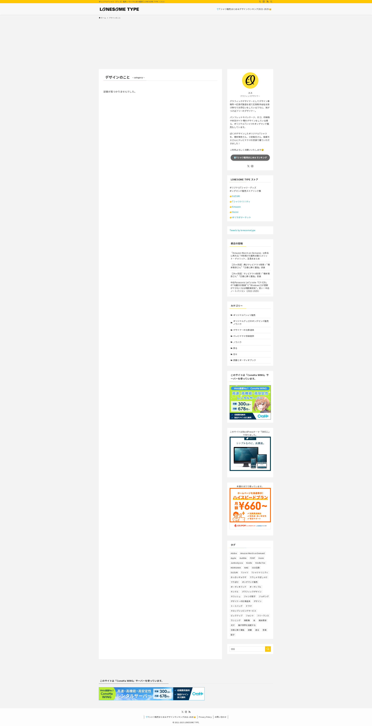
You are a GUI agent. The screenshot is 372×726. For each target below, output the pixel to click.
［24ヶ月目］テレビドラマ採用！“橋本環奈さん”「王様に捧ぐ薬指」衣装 (250, 275)
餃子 (233, 634)
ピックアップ (236, 615)
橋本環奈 (263, 620)
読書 (250, 630)
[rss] (267, 1)
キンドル (235, 591)
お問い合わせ (220, 717)
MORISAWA (236, 567)
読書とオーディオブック (244, 360)
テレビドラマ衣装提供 (243, 336)
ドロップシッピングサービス (243, 610)
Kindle (249, 562)
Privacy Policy (205, 717)
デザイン (258, 601)
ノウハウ (237, 342)
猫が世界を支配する (247, 625)
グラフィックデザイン (252, 591)
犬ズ (233, 625)
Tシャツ (244, 572)
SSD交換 (256, 567)
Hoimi (235, 211)
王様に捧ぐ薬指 (237, 630)
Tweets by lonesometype (242, 230)
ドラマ (249, 606)
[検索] (271, 1)
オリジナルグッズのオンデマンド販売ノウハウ (251, 322)
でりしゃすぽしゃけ (258, 577)
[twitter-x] (260, 1)
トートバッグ (236, 606)
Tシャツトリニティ (241, 201)
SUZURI (236, 196)
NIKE (246, 567)
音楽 (265, 630)
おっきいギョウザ (238, 577)
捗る (235, 348)
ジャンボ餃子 (249, 596)
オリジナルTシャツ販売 (244, 315)
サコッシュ (235, 596)
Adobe (234, 553)
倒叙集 (247, 620)
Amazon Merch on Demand (252, 553)
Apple (233, 558)
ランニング (235, 620)
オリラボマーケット (241, 217)
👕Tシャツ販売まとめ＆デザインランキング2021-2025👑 (171, 717)
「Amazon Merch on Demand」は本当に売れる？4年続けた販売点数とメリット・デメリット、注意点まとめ (250, 255)
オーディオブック (238, 586)
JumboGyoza (237, 562)
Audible (243, 558)
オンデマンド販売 (250, 582)
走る (257, 630)
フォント (250, 615)
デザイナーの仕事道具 (243, 329)
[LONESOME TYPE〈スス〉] (119, 9)
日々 (235, 354)
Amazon (236, 206)
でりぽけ (235, 582)
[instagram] (264, 1)
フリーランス (263, 615)
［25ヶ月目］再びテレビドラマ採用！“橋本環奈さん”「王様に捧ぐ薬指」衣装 (250, 266)
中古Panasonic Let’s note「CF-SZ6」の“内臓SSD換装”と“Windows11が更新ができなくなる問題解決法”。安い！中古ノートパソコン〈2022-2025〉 (250, 286)
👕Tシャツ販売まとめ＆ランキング (250, 157)
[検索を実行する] (268, 649)
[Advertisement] (186, 42)
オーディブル (255, 586)
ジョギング (264, 596)
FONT (252, 558)
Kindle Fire (260, 562)
